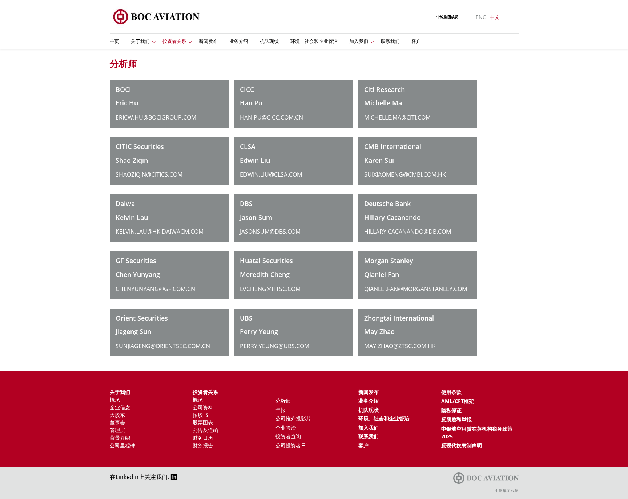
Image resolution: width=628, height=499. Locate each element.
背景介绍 (120, 437)
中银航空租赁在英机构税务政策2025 (476, 432)
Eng (481, 16)
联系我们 (390, 41)
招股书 (200, 414)
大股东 (117, 414)
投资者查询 (288, 436)
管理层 (117, 430)
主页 (114, 41)
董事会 (117, 422)
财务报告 (203, 445)
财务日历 (203, 437)
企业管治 (285, 427)
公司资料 (203, 407)
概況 (115, 399)
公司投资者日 (290, 445)
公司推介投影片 (293, 418)
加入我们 (358, 41)
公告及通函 (205, 430)
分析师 (283, 400)
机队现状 (269, 41)
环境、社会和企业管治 (314, 41)
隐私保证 (451, 410)
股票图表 (203, 422)
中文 (495, 16)
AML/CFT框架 (457, 401)
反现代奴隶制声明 (461, 445)
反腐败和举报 (456, 419)
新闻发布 (208, 41)
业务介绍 (238, 41)
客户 (416, 41)
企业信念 (120, 407)
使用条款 (451, 392)
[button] (154, 41)
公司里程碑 (122, 445)
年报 (280, 409)
